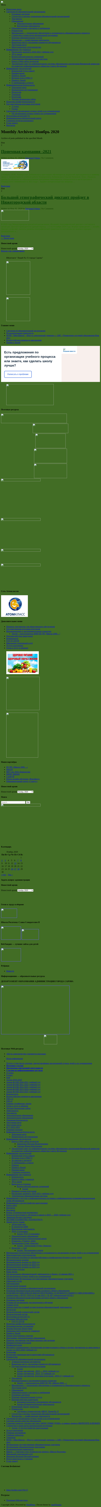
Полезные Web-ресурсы (17, 1319)
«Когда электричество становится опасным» (26, 1054)
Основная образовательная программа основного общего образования (37, 1291)
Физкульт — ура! (19, 1248)
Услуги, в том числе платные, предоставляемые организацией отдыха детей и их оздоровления (49, 1063)
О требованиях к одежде (23, 83)
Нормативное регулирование (25, 90)
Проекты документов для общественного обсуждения (30, 626)
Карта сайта (11, 1205)
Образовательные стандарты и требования (31, 28)
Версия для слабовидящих (13, 251)
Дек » (10, 875)
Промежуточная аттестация (24, 1191)
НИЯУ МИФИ (13, 774)
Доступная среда (19, 45)
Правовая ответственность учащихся (22, 1331)
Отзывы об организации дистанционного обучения (29, 1302)
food (8, 1077)
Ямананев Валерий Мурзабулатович (22, 1456)
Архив (25, 1189)
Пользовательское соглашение (19, 1326)
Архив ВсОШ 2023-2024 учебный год (23, 1089)
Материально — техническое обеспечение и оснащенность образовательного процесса (51, 33)
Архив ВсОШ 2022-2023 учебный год (23, 1087)
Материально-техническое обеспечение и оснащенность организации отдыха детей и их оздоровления (52, 1253)
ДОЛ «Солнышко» (20, 1231)
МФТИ (9, 769)
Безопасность (12, 638)
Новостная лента (13, 9)
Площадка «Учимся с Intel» (24, 1241)
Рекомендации (18, 73)
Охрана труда (12, 1305)
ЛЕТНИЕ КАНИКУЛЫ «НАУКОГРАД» (24, 1219)
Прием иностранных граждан (19, 1336)
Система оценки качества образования (23, 1421)
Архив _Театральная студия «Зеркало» (34, 1246)
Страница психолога (21, 1172)
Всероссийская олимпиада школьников (24, 340)
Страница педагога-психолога (19, 120)
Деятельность (12, 1111)
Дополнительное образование (30, 23)
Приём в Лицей (19, 75)
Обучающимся (12, 1283)
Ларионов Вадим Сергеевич (19, 1217)
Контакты (10, 125)
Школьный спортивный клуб (19, 643)
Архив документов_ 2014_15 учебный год (36, 1373)
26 (12, 869)
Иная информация (14, 1058)
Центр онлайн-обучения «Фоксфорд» (23, 779)
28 (18, 869)
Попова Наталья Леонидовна (19, 1328)
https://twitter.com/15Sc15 (17, 1490)
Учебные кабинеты (15, 1435)
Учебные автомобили (16, 1433)
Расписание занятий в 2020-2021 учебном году (33, 52)
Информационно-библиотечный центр (23, 118)
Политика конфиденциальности (20, 102)
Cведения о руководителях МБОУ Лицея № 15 (38, 1411)
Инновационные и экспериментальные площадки (28, 631)
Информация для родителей (18, 68)
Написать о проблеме (18, 374)
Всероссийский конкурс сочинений (28, 57)
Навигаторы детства (15, 1269)
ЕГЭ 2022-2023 (13, 1127)
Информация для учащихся (18, 49)
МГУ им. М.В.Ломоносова (18, 772)
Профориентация (14, 1345)
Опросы (15, 1165)
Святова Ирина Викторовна (29, 1146)
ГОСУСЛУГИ (12, 641)
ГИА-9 (9, 1101)
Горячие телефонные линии (18, 1103)
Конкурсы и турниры (21, 1184)
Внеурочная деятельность (28, 26)
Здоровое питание (14, 1129)
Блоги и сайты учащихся (23, 1179)
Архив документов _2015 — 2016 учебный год (38, 1371)
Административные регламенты (26, 1362)
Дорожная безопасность (17, 1120)
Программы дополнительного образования (25, 1338)
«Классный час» (19, 1224)
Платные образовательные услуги (27, 38)
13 (15, 863)
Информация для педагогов (18, 1139)
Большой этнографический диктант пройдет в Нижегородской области (45, 199)
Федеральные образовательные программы (25, 1447)
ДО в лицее (17, 54)
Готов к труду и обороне (17, 648)
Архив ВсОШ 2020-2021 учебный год (23, 1082)
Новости (10, 971)
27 (15, 869)
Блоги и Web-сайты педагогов (25, 61)
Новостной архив (9, 248)
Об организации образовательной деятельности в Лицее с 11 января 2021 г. (40, 1274)
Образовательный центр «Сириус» (22, 781)
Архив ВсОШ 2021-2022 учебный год (23, 1084)
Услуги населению (14, 645)
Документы (17, 19)
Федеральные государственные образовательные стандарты (33, 1444)
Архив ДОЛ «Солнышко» (28, 1234)
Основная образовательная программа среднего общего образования (37, 1298)
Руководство (17, 30)
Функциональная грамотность (20, 333)
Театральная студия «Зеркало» (25, 1243)
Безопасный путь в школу (23, 71)
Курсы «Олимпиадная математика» (22, 1212)
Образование (17, 21)
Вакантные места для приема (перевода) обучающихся (36, 42)
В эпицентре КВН (20, 1227)
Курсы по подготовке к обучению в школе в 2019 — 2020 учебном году (38, 1215)
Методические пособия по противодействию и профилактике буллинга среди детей (44, 1257)
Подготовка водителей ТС (18, 116)
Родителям (16, 97)
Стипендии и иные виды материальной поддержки (35, 35)
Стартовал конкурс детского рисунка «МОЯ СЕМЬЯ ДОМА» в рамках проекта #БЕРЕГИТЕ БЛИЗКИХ (53, 1423)
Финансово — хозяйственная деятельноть (30, 40)
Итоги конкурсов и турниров (19, 1459)
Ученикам (16, 94)
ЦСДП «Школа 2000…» (17, 767)
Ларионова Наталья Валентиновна (32, 1144)
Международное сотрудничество (26, 47)
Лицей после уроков (15, 1222)
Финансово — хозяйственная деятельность (31, 1416)
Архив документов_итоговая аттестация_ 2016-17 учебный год (45, 1376)
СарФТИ (10, 776)
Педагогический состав (16, 1314)
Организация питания (16, 1286)
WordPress (30, 1505)
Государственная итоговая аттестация (23, 104)
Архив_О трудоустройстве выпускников (30, 1428)
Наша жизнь (11, 1272)
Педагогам (16, 92)
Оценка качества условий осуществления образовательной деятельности (39, 1307)
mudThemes (56, 1505)
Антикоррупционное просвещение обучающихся (39, 1402)
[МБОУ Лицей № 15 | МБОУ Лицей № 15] (2, 2)
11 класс (15, 106)
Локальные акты (19, 87)
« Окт (3, 875)
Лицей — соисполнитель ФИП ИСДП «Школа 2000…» (42, 1383)
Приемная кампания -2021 (26, 151)
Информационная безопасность (20, 85)
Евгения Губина (32, 158)
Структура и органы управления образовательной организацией (41, 16)
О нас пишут (12, 123)
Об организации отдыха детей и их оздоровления (34, 113)
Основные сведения (21, 14)
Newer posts (7, 238)
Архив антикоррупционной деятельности (35, 1404)
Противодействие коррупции (19, 636)
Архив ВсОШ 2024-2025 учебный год (23, 1092)
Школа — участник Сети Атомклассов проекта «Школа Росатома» (36, 1452)
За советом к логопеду (22, 1160)
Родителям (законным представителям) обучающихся (30, 1354)
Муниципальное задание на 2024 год (23, 1262)
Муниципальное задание (17, 1260)
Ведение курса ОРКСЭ (22, 78)
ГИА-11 (9, 1099)
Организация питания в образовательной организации (30, 1288)
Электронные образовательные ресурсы (29, 59)
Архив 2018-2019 (14, 1080)
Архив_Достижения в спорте (30, 1250)
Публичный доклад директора (25, 1407)
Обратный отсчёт (14, 1281)
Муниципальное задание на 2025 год (23, 1264)
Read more (5, 186)
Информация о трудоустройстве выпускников (27, 1203)
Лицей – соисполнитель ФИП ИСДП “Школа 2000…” (36, 634)
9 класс (15, 109)
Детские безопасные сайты (24, 99)
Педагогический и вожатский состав (22, 1312)
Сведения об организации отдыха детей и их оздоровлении (33, 111)
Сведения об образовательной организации (25, 12)
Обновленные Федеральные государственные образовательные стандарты (39, 1279)
